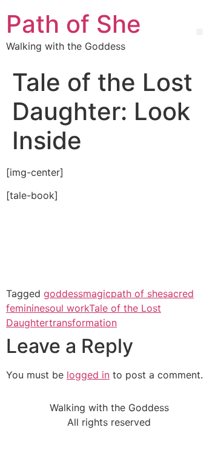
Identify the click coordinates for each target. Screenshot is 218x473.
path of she (137, 293)
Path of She (73, 24)
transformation (83, 323)
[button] (199, 32)
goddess (63, 293)
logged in (88, 375)
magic (97, 293)
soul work (67, 308)
